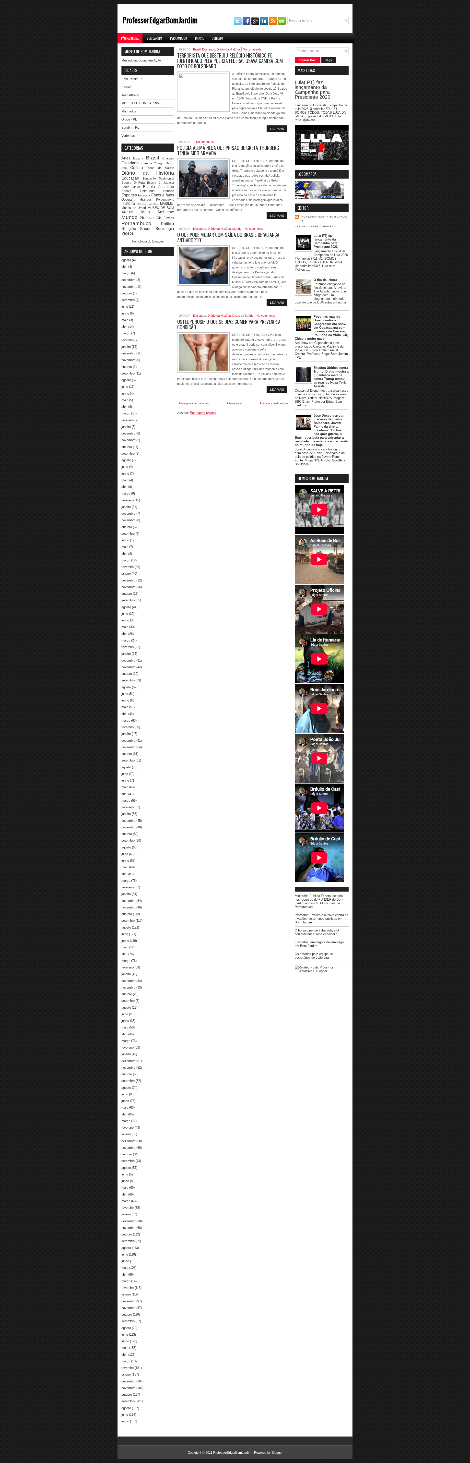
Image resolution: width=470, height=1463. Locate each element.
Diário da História (147, 173)
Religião (128, 229)
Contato (217, 38)
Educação (130, 178)
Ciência (146, 163)
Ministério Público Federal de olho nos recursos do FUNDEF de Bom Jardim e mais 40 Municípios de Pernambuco (319, 901)
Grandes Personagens (157, 199)
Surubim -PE (130, 127)
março (125, 273)
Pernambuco (178, 38)
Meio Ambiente (157, 212)
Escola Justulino (158, 187)
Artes (125, 158)
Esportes (129, 195)
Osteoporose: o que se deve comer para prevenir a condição (229, 324)
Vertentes (128, 135)
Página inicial (234, 403)
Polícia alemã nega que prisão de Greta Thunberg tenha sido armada (228, 150)
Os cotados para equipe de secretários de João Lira (314, 955)
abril (124, 266)
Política (167, 224)
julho (124, 306)
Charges (168, 158)
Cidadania (130, 163)
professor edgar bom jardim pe (324, 218)
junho (125, 313)
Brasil (199, 38)
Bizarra (138, 158)
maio (124, 320)
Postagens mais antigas (274, 403)
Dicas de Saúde (160, 168)
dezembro (128, 280)
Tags (328, 60)
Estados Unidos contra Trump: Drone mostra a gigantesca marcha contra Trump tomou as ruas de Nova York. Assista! (331, 377)
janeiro (126, 347)
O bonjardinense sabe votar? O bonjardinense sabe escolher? (317, 932)
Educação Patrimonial (158, 178)
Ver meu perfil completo (315, 226)
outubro (126, 293)
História (128, 203)
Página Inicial (130, 38)
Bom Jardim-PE (132, 79)
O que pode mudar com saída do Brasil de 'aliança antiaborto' (228, 237)
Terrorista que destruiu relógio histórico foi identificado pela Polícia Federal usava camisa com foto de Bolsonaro (230, 61)
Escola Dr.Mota (133, 182)
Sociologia (164, 229)
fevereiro (127, 340)
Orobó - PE (129, 119)
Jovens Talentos (148, 204)
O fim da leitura (325, 280)
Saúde (146, 229)
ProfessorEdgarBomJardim (160, 19)
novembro (128, 287)
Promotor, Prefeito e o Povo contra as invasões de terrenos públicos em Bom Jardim (321, 918)
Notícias (147, 218)
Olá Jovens (165, 218)
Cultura (136, 168)
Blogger (157, 241)
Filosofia (144, 195)
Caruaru (126, 87)
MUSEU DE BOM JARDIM (140, 103)
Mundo (129, 217)
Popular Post (308, 60)
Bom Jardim (154, 38)
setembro (128, 300)
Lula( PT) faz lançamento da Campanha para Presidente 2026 (312, 90)
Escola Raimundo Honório (147, 191)
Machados (128, 111)
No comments (252, 49)
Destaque (208, 49)
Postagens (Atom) (203, 413)
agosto (126, 260)
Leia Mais (277, 129)
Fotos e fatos (162, 195)
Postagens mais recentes (194, 403)
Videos (127, 233)
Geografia (128, 199)
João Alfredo (130, 95)
